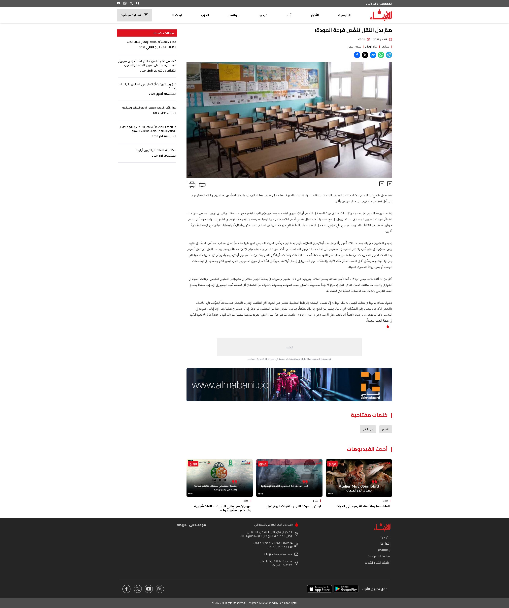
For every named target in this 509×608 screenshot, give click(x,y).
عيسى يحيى (354, 46)
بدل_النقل (368, 429)
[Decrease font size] (381, 183)
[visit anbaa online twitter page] (137, 589)
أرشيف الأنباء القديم (377, 562)
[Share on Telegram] (389, 55)
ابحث (178, 15)
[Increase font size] (389, 183)
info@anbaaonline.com (278, 554)
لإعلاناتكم (384, 550)
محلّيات (385, 46)
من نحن (385, 537)
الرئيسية (344, 15)
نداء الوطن (371, 46)
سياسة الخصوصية (379, 556)
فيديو (263, 15)
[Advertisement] (289, 347)
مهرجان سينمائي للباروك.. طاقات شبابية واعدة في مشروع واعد (222, 508)
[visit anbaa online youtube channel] (148, 589)
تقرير (385, 500)
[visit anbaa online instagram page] (160, 589)
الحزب (205, 15)
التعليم (385, 429)
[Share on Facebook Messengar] (373, 55)
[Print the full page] (202, 184)
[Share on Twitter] (365, 55)
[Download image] (190, 174)
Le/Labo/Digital (288, 602)
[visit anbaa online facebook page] (126, 589)
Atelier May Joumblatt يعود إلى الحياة (363, 506)
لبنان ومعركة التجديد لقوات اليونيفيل (293, 506)
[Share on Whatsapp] (381, 55)
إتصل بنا (385, 543)
